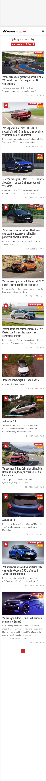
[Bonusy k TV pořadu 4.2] (23, 314)
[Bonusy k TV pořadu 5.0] (23, 113)
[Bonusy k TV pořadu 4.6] (23, 552)
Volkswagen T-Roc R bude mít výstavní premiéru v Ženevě (22, 619)
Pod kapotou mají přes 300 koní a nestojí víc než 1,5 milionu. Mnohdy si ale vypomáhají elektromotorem (22, 131)
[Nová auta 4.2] (23, 266)
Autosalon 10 (9, 519)
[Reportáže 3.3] (23, 365)
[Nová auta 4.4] (23, 454)
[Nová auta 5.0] (23, 62)
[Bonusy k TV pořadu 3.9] (23, 215)
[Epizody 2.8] (23, 406)
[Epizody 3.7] (23, 505)
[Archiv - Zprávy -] (23, 603)
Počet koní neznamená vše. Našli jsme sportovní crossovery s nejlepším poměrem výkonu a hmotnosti (21, 233)
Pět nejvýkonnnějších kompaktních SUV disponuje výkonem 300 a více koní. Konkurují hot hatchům (22, 570)
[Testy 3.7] (23, 164)
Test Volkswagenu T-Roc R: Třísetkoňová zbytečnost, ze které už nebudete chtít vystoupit (23, 182)
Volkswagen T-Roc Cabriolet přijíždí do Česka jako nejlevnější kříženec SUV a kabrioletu (22, 471)
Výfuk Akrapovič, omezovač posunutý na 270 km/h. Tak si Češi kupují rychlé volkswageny (22, 80)
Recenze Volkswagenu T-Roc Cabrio (20, 380)
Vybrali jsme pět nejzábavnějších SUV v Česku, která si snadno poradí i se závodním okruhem (22, 332)
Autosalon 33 (9, 421)
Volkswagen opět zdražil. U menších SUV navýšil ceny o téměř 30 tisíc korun (23, 283)
